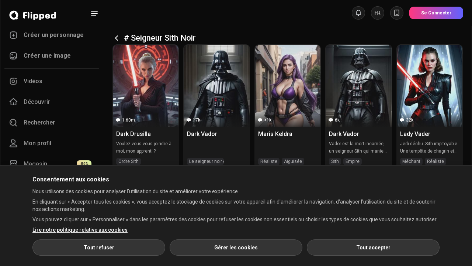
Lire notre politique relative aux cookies (80, 230)
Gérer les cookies (236, 247)
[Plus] (94, 13)
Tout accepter (373, 247)
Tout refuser (99, 247)
